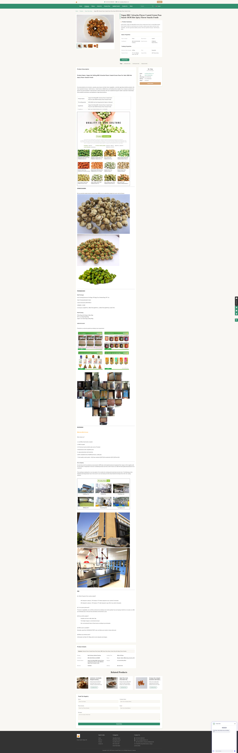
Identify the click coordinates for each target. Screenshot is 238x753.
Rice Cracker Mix (116, 743)
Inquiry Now (124, 59)
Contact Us (124, 6)
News (131, 6)
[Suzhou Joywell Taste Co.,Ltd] (76, 2)
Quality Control (116, 6)
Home (80, 6)
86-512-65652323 (110, 1)
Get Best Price (94, 687)
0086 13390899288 (148, 75)
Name (79, 699)
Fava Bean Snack (116, 741)
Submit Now (119, 723)
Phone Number (81, 705)
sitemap (134, 750)
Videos (93, 6)
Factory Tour (107, 6)
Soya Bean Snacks (116, 738)
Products (87, 6)
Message (80, 712)
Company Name (123, 699)
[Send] (235, 751)
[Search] (152, 6)
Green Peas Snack (88, 11)
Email (121, 705)
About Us (99, 6)
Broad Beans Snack (116, 739)
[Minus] (235, 723)
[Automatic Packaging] (95, 29)
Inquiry (159, 1)
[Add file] (213, 751)
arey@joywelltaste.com (124, 1)
